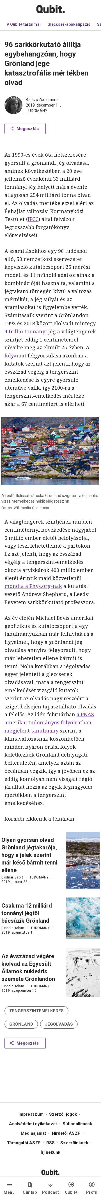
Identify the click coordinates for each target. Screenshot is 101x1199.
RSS (50, 1142)
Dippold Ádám (12, 928)
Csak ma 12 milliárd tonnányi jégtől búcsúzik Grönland (26, 913)
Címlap (30, 1192)
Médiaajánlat (33, 1133)
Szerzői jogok (63, 1114)
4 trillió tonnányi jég (30, 331)
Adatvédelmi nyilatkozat (33, 1123)
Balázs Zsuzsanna (42, 99)
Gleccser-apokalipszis (68, 24)
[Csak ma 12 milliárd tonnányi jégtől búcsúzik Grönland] (83, 918)
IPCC (33, 219)
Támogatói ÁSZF (23, 1142)
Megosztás (28, 128)
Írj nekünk (51, 1152)
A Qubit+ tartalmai (24, 24)
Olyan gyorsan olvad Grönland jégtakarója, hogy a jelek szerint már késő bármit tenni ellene (29, 855)
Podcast (50, 1192)
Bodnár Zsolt (12, 877)
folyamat (16, 355)
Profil (92, 1192)
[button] (36, 1010)
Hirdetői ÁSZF (66, 1133)
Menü (9, 1192)
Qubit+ (71, 1192)
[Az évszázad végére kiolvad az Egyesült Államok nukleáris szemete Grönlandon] (83, 972)
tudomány (36, 111)
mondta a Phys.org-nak (33, 586)
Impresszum (31, 1114)
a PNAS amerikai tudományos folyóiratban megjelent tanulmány (49, 722)
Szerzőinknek (74, 1142)
